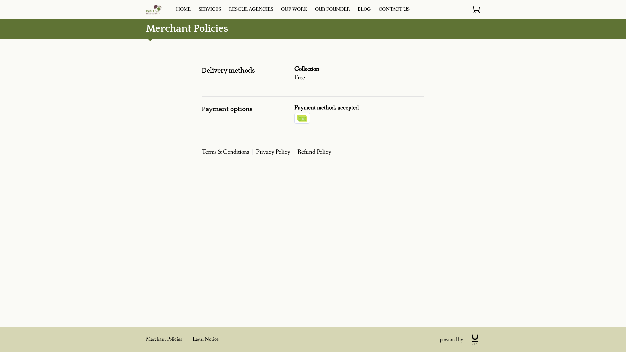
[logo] (475, 339)
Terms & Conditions (225, 152)
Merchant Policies (164, 339)
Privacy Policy (273, 152)
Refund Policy (314, 152)
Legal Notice (206, 339)
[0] (476, 9)
